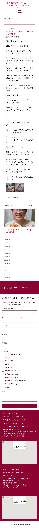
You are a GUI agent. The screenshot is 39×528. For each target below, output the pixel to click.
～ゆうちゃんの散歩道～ (13, 197)
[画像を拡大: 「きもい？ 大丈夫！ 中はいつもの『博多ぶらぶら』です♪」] (19, 187)
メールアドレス (7, 326)
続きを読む (17, 19)
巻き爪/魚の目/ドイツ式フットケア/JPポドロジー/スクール (20, 5)
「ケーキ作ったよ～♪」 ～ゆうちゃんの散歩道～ (19, 231)
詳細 (3, 391)
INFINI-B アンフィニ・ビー (19, 3)
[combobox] (19, 312)
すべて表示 (30, 205)
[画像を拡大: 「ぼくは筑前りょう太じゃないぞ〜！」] (10, 187)
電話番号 (5, 334)
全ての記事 (7, 19)
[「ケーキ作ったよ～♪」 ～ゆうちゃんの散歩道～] (19, 218)
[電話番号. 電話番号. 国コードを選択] (5, 338)
